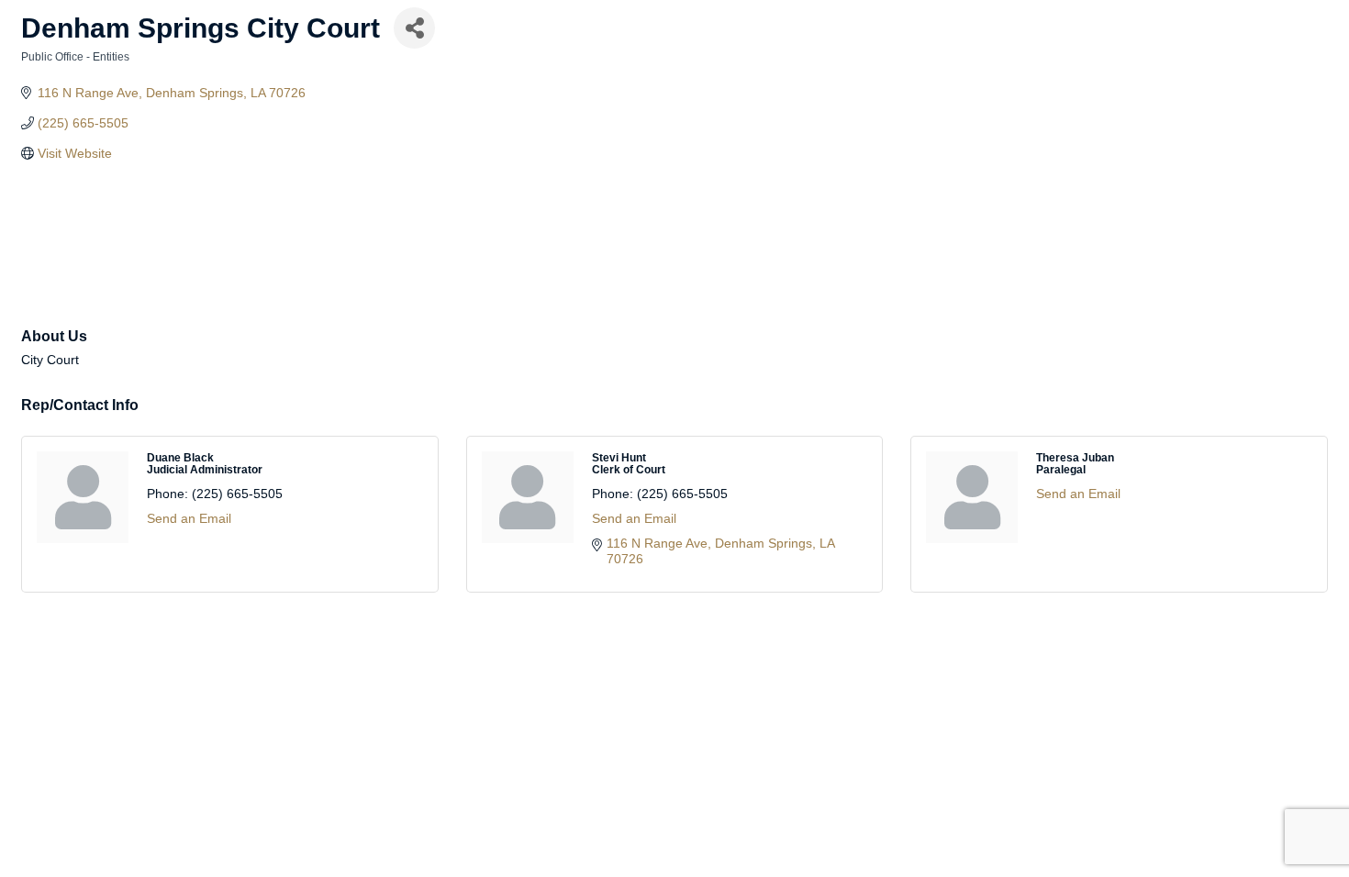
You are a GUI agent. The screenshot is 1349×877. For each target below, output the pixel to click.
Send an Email (189, 518)
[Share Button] (414, 28)
